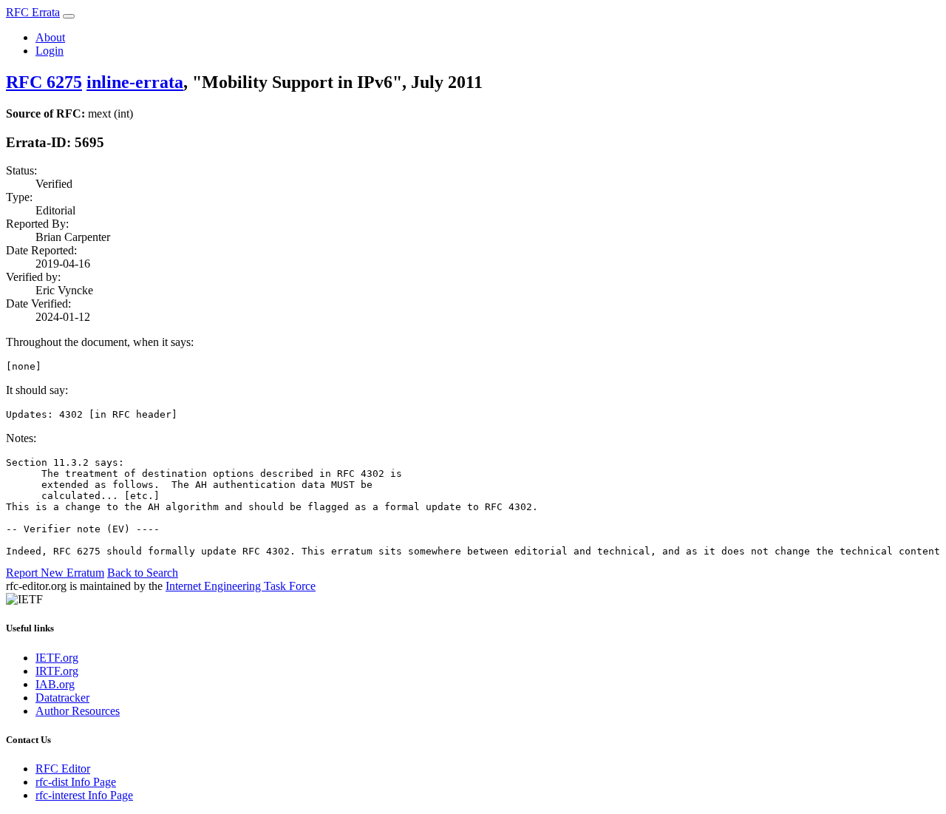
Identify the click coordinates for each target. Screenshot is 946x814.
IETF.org (56, 657)
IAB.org (55, 684)
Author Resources (77, 711)
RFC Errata (33, 12)
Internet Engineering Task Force (241, 586)
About (50, 37)
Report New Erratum (55, 572)
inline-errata (134, 82)
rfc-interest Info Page (84, 795)
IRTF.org (56, 671)
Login (49, 50)
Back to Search (142, 572)
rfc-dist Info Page (75, 782)
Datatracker (62, 697)
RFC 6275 (44, 82)
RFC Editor (62, 768)
